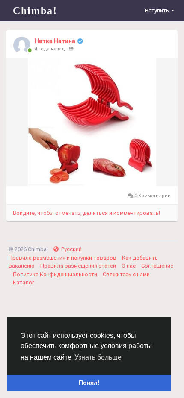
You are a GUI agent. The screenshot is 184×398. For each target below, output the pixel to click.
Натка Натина (55, 41)
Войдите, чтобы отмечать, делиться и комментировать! (86, 213)
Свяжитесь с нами (126, 274)
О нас (129, 266)
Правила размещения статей (78, 266)
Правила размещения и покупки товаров (63, 258)
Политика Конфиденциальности (55, 274)
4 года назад (50, 49)
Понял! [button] (89, 382)
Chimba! (35, 10)
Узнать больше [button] (98, 357)
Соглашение (157, 266)
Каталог (23, 282)
